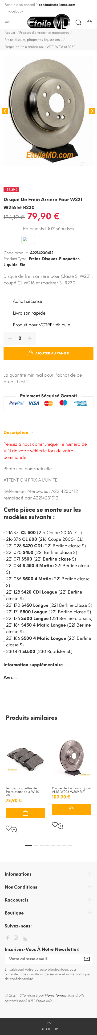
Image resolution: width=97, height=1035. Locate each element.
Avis (9, 677)
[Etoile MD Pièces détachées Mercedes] (48, 22)
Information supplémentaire (34, 664)
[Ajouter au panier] (25, 813)
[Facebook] (7, 938)
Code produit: (16, 253)
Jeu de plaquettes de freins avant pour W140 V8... (22, 791)
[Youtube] (25, 939)
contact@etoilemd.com (57, 5)
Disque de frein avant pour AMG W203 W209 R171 (71, 790)
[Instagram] (16, 938)
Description (16, 432)
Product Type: (16, 259)
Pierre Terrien (55, 995)
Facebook (15, 11)
